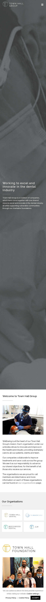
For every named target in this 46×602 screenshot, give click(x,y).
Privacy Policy (11, 598)
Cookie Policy (24, 598)
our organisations (27, 483)
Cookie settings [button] (33, 594)
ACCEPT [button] (35, 598)
